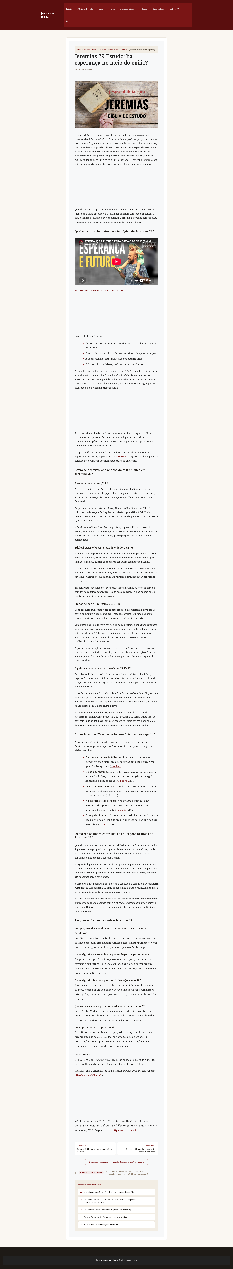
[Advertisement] (116, 187)
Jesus (144, 9)
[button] (67, 21)
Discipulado (158, 9)
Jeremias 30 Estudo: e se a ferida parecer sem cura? (128, 1174)
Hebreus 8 (122, 810)
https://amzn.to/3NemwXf (88, 1075)
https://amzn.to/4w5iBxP (127, 1130)
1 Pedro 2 (123, 780)
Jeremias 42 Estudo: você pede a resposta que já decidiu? (109, 1192)
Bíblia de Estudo (85, 9)
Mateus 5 (104, 824)
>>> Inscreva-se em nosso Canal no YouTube (99, 290)
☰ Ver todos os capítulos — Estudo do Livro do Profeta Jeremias (116, 1162)
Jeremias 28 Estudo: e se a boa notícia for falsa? (126, 1171)
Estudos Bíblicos (128, 9)
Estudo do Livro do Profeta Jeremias (113, 49)
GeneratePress (131, 1260)
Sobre (173, 9)
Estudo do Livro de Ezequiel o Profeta (101, 1224)
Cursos (102, 9)
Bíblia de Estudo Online (91, 1173)
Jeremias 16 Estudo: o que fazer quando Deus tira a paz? (109, 1209)
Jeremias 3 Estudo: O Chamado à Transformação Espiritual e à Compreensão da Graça (112, 1201)
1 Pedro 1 (116, 766)
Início (69, 9)
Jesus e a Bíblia (47, 15)
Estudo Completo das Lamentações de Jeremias (105, 1217)
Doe (113, 9)
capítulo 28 (123, 456)
